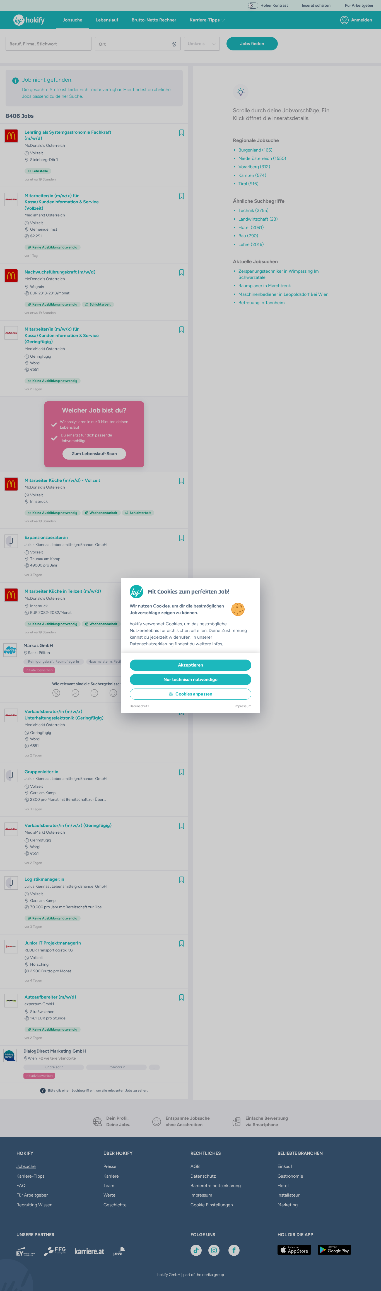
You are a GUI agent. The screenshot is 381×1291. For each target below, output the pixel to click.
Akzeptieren (190, 665)
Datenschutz (139, 706)
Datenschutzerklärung (151, 643)
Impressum (243, 706)
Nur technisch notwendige (190, 679)
